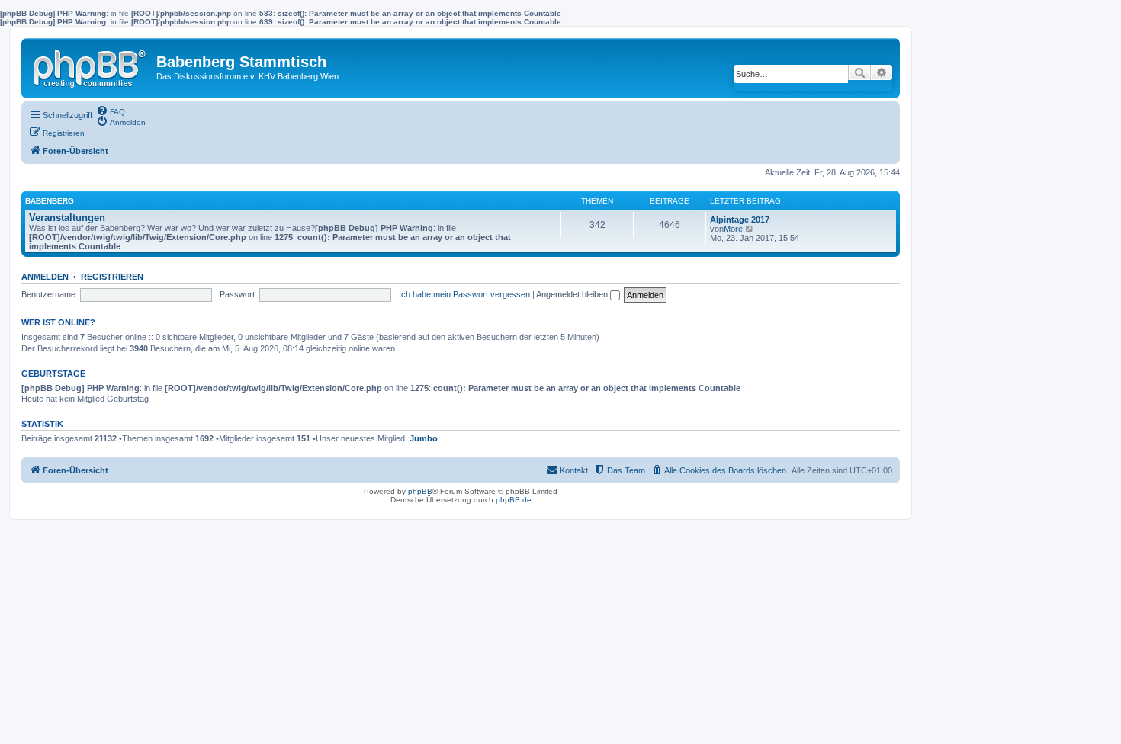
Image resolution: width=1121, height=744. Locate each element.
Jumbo (424, 438)
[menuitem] (110, 110)
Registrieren (112, 276)
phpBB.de (514, 499)
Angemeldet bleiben (573, 294)
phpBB (420, 491)
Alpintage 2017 (739, 219)
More (733, 228)
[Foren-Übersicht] (90, 65)
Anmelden (45, 276)
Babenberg (49, 201)
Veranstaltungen (67, 217)
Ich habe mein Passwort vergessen (464, 294)
